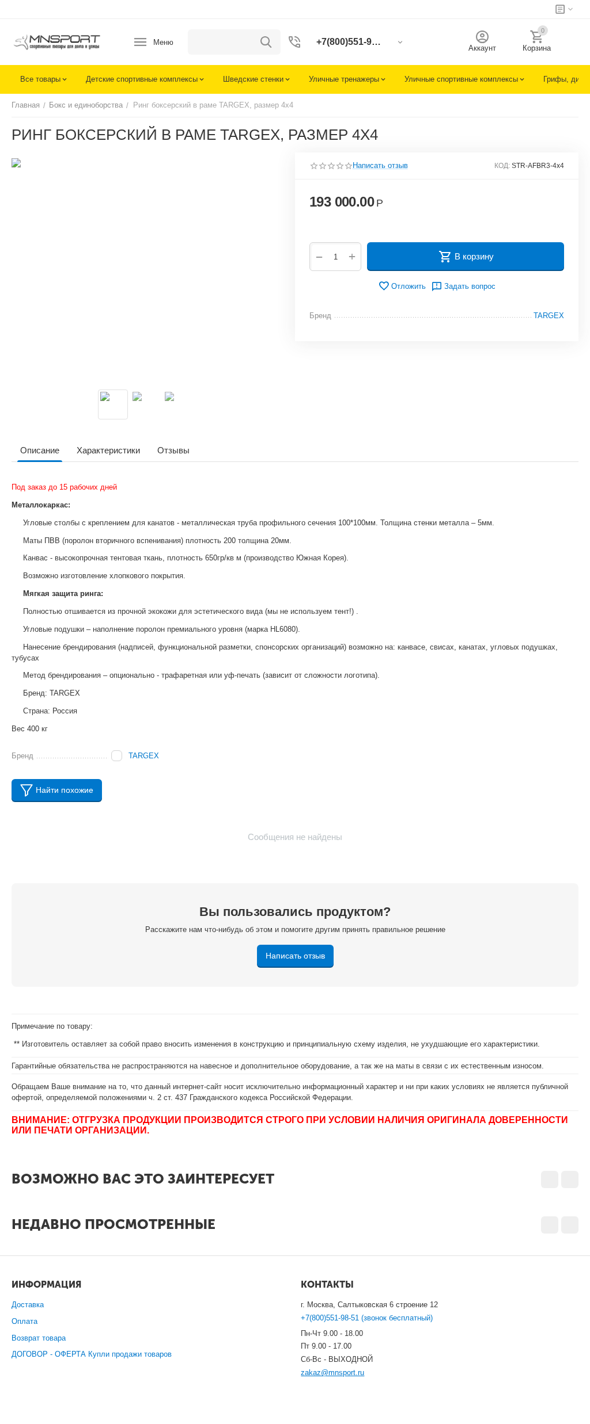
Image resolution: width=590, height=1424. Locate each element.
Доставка (28, 1304)
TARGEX (143, 755)
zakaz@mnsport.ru (332, 1372)
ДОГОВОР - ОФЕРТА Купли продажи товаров (92, 1354)
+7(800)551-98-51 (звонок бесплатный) (367, 1318)
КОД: (502, 166)
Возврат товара (39, 1338)
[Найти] (266, 42)
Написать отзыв (380, 166)
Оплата (24, 1321)
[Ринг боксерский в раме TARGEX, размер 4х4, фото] (146, 268)
